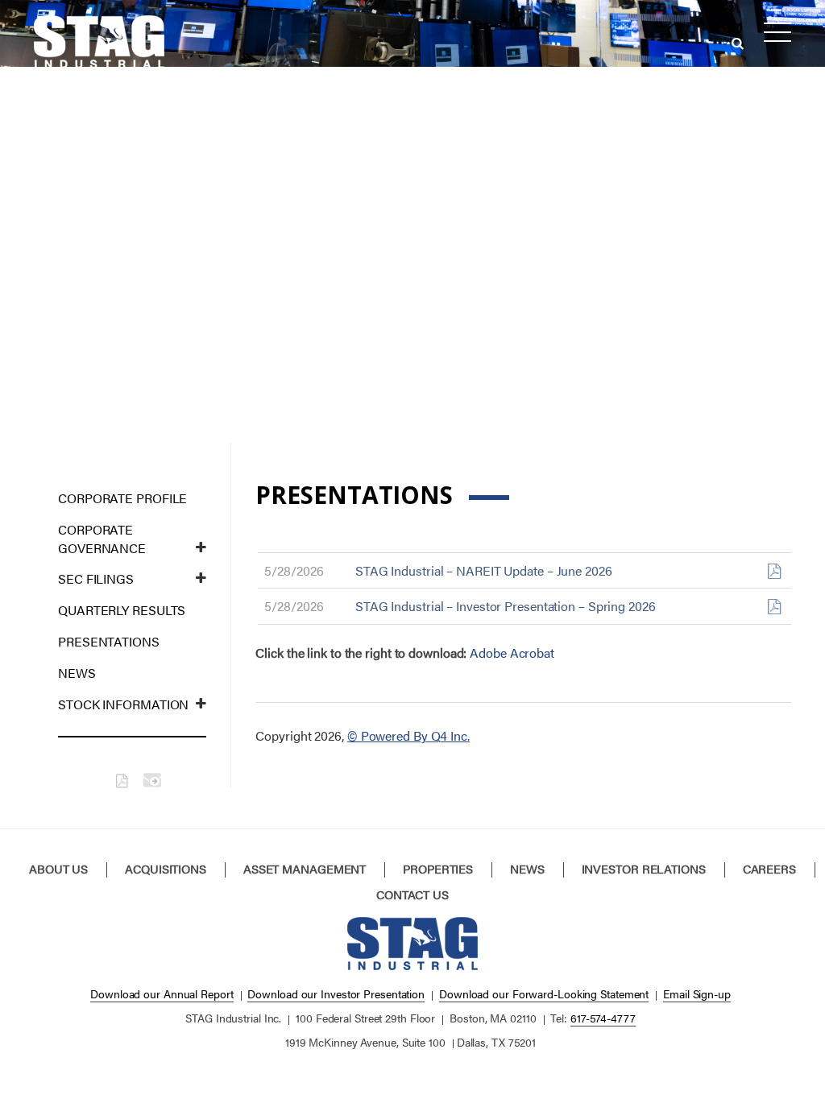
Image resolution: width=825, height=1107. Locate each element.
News (77, 672)
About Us (58, 869)
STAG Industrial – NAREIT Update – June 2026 (483, 570)
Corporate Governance (102, 538)
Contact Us (412, 894)
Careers (769, 869)
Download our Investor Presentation (336, 993)
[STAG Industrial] (99, 38)
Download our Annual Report (161, 993)
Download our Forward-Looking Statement (544, 993)
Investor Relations (644, 869)
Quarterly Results (121, 610)
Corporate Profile (122, 498)
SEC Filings (96, 578)
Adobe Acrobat (512, 652)
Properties (438, 869)
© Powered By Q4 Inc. (408, 735)
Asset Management (304, 869)
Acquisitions (165, 869)
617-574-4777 (603, 1018)
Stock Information (123, 704)
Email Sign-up (697, 993)
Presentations (109, 641)
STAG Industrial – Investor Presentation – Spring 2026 (505, 606)
